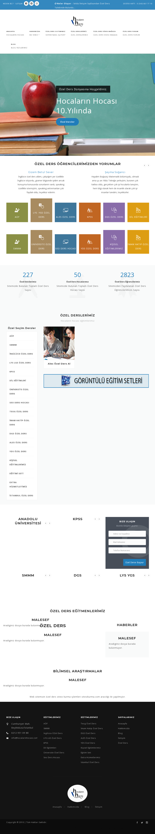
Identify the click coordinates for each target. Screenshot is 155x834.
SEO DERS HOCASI (19, 402)
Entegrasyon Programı (116, 828)
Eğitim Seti (86, 752)
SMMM (17, 248)
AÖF (17, 216)
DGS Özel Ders (114, 216)
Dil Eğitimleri (50, 748)
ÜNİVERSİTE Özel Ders (41, 246)
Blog (13, 44)
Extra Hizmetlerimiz (90, 757)
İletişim (121, 738)
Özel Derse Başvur (134, 562)
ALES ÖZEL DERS (18, 442)
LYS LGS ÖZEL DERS (20, 362)
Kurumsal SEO (69, 828)
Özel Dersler (67, 121)
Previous (144, 165)
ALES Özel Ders (65, 216)
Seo (30, 828)
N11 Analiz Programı (139, 828)
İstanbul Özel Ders (90, 762)
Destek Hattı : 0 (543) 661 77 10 (137, 4)
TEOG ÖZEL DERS (19, 411)
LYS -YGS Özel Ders (41, 214)
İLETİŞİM (19, 4)
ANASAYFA (10, 31)
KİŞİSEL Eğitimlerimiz (114, 246)
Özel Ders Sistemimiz (55, 31)
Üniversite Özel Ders (54, 752)
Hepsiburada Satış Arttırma (50, 832)
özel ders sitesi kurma (58, 696)
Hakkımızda (35, 31)
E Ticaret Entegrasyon (102, 832)
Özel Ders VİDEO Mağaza (104, 31)
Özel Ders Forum (130, 31)
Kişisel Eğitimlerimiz (91, 748)
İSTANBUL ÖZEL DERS (21, 495)
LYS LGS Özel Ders (53, 738)
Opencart (5, 828)
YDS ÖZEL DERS (18, 451)
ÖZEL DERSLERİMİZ (79, 31)
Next (148, 165)
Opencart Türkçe (95, 828)
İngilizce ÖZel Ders (53, 733)
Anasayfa (122, 723)
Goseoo (81, 828)
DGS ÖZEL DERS (18, 433)
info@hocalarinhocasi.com (24, 738)
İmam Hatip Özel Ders (92, 728)
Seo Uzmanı (55, 828)
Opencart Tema (19, 828)
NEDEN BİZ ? (8, 4)
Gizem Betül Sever (41, 172)
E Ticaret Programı (124, 832)
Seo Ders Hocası (65, 248)
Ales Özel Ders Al (59, 363)
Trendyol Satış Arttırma (78, 832)
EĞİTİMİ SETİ (16, 473)
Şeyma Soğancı (115, 172)
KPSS (90, 216)
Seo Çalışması (40, 828)
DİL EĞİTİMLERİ (138, 216)
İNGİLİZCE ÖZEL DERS (21, 353)
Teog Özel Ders (88, 723)
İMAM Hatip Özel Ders (138, 246)
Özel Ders (123, 743)
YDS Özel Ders (90, 248)
